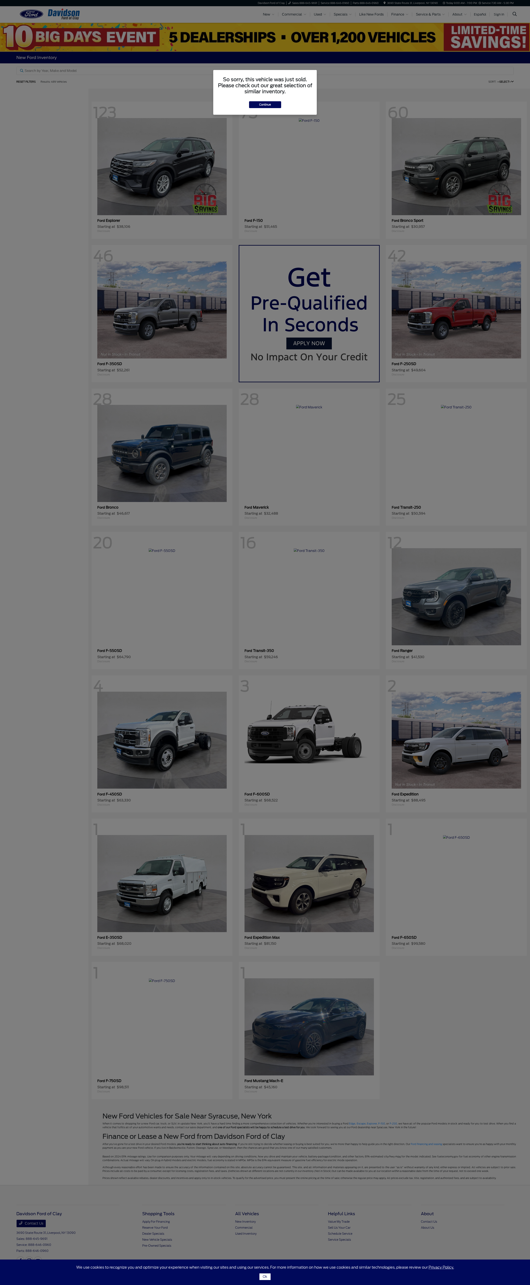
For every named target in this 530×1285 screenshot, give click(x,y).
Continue (265, 104)
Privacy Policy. (441, 1267)
